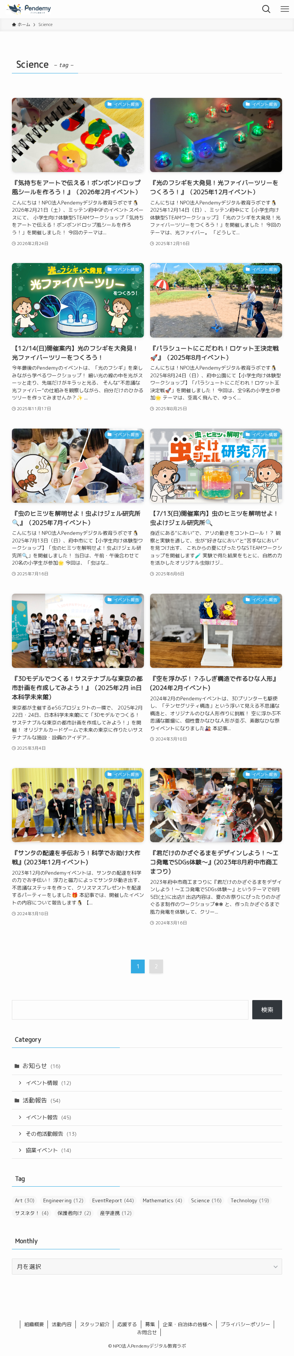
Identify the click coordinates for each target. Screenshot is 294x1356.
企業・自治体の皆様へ (187, 1324)
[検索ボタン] (266, 9)
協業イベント (48, 1150)
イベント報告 (48, 1117)
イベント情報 (48, 1083)
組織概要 (34, 1324)
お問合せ (147, 1332)
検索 (267, 1009)
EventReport (113, 1200)
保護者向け (74, 1213)
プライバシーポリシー (245, 1324)
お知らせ (41, 1066)
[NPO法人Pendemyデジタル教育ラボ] (28, 9)
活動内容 (62, 1324)
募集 (150, 1324)
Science (206, 1200)
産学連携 (116, 1213)
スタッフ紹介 (94, 1324)
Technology (249, 1200)
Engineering (63, 1200)
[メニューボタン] (285, 9)
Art (24, 1200)
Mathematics (162, 1200)
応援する (127, 1324)
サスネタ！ (32, 1213)
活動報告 (41, 1100)
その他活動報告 (51, 1134)
